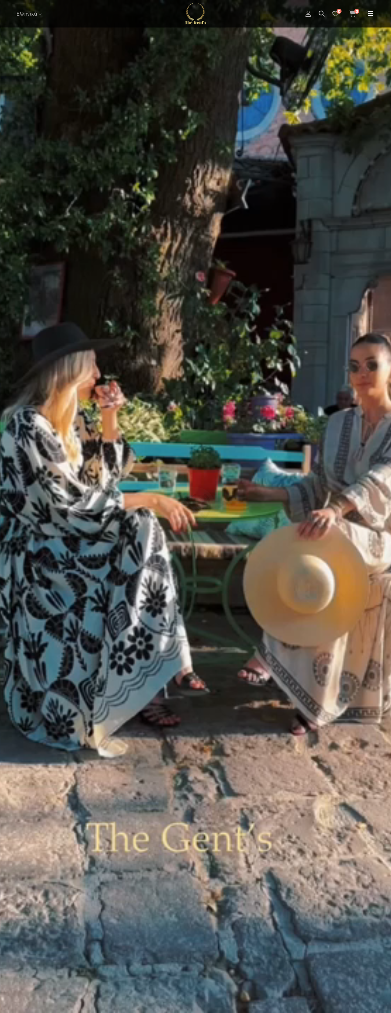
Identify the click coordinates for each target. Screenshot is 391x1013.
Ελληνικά (27, 13)
